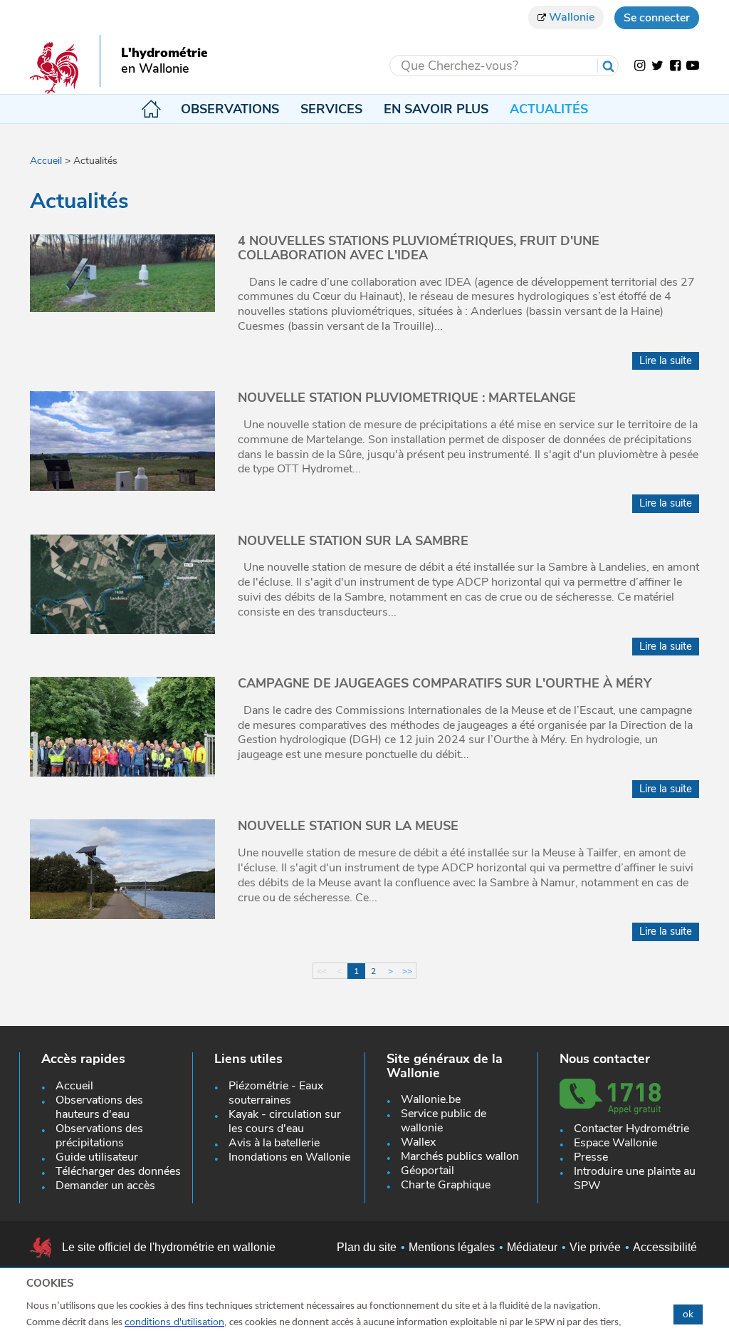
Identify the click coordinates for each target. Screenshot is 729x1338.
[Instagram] (639, 65)
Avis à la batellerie (274, 1143)
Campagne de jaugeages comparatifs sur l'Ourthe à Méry (444, 683)
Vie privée (595, 1247)
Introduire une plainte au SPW (635, 1178)
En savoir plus (436, 109)
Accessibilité (665, 1247)
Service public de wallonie (443, 1121)
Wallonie (570, 17)
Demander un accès (105, 1185)
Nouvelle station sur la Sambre (353, 540)
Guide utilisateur (97, 1157)
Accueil (150, 109)
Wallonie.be (431, 1099)
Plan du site (367, 1247)
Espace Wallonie (615, 1143)
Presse (591, 1157)
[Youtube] (692, 65)
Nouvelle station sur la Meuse (348, 825)
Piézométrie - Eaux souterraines (276, 1093)
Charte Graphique (446, 1185)
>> (407, 971)
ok (688, 1314)
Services (331, 109)
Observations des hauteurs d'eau (99, 1107)
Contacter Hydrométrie (631, 1128)
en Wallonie (155, 69)
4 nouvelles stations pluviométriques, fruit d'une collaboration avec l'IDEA (418, 248)
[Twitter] (657, 65)
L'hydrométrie (164, 53)
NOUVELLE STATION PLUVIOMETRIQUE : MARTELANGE (407, 397)
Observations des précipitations (99, 1136)
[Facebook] (674, 65)
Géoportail (427, 1170)
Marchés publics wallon (460, 1156)
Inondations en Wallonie (289, 1157)
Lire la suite (665, 360)
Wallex (418, 1142)
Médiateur (532, 1247)
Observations (230, 109)
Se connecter (657, 18)
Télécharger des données (118, 1171)
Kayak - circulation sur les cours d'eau (285, 1121)
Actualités (549, 109)
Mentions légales (452, 1247)
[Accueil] (54, 67)
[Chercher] (608, 65)
